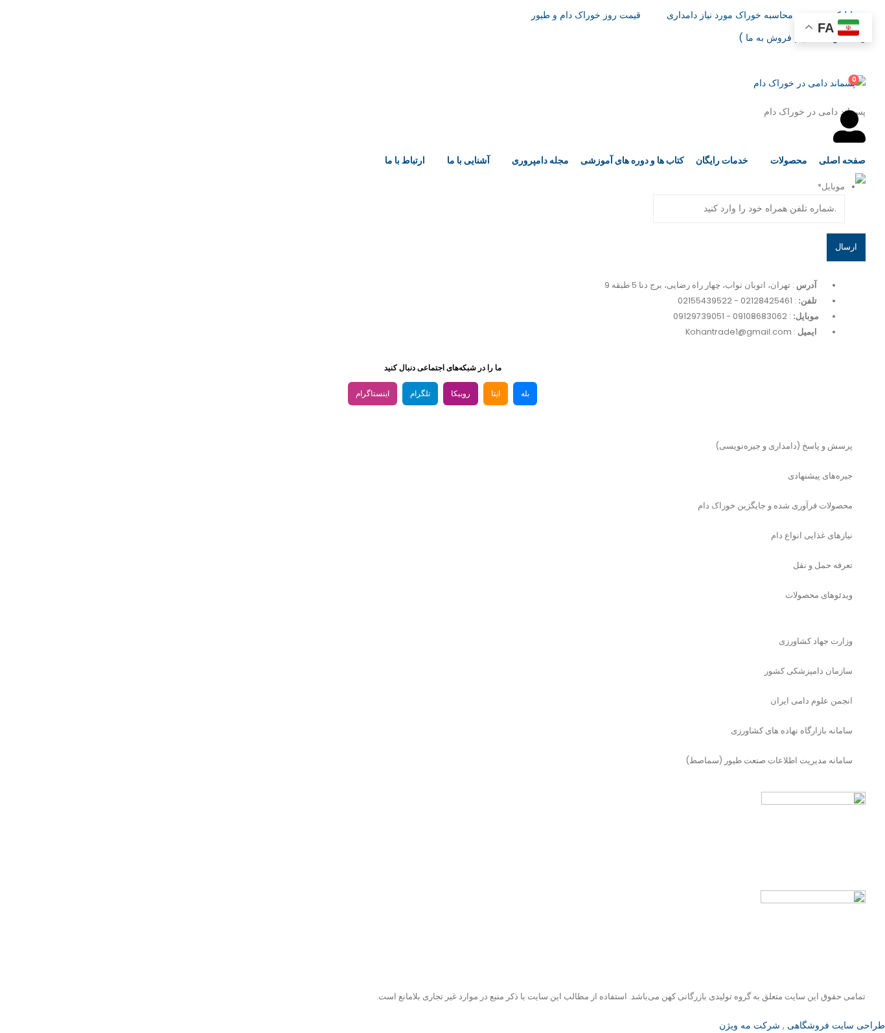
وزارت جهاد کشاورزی (816, 641)
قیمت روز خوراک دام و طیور (586, 14)
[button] (855, 53)
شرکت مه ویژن (749, 1025)
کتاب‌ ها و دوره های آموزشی (632, 160)
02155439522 (705, 300)
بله (525, 393)
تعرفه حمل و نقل (823, 565)
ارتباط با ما (405, 160)
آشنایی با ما (468, 160)
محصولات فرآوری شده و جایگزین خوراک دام (775, 505)
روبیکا (460, 393)
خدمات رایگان (722, 160)
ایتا (495, 393)
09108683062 (760, 316)
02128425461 (766, 300)
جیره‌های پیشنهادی (820, 475)
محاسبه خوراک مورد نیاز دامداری (730, 14)
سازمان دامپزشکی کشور (808, 670)
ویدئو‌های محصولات (819, 594)
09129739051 (698, 316)
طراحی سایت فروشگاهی (835, 1025)
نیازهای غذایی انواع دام (812, 535)
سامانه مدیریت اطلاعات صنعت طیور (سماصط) (769, 760)
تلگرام (420, 393)
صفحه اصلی (842, 160)
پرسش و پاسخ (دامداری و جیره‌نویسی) (784, 445)
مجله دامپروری (540, 160)
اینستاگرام (372, 393)
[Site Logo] (785, 204)
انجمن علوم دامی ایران (811, 700)
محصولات (788, 160)
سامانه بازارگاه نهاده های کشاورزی (792, 730)
